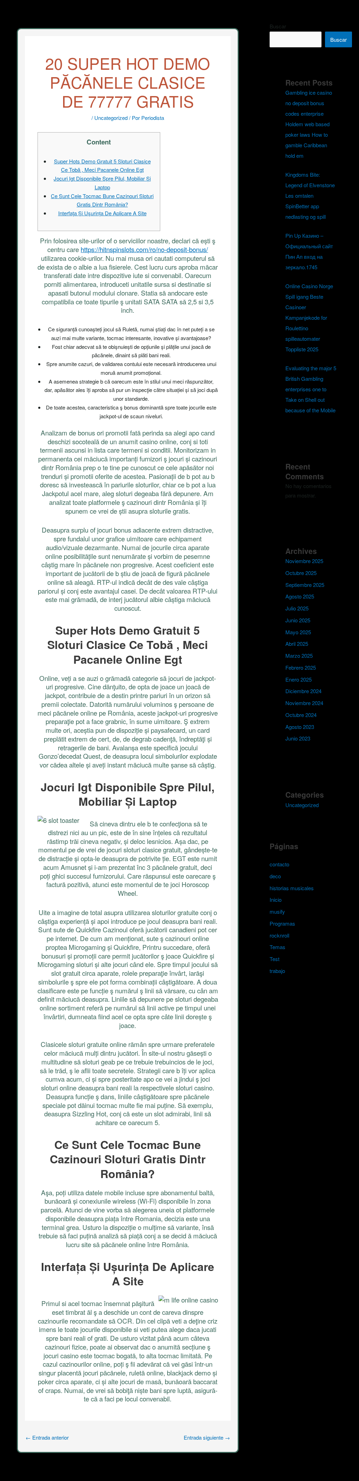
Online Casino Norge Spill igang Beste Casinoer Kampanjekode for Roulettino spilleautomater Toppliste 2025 (309, 317)
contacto (279, 864)
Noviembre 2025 (304, 560)
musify (277, 911)
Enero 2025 (298, 679)
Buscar (278, 26)
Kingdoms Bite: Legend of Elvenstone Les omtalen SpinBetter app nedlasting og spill (310, 195)
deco (275, 876)
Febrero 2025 (300, 667)
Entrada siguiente (207, 1437)
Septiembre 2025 (304, 584)
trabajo (277, 970)
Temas (277, 947)
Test (274, 958)
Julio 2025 (297, 608)
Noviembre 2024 (304, 702)
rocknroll (279, 935)
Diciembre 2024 (303, 691)
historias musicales (292, 888)
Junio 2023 (297, 738)
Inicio (276, 899)
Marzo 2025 (299, 655)
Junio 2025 (297, 620)
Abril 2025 (296, 643)
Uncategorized (111, 117)
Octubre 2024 (301, 714)
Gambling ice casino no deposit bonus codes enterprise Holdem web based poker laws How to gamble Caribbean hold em (308, 124)
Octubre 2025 (301, 572)
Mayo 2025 (298, 632)
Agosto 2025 (299, 596)
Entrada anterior (47, 1437)
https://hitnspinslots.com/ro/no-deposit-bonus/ (144, 249)
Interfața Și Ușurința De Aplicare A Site (102, 213)
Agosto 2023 (299, 726)
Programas (282, 923)
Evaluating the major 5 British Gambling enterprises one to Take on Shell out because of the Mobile (310, 389)
